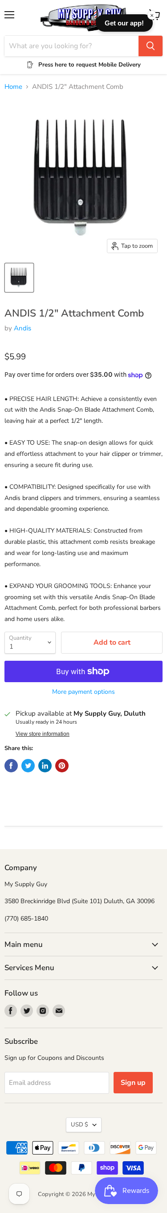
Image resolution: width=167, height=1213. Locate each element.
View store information (42, 734)
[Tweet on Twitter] (28, 765)
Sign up (133, 1083)
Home (13, 87)
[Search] (150, 46)
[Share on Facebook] (11, 765)
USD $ (79, 1125)
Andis (22, 328)
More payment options (83, 692)
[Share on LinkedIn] (45, 765)
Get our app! (124, 23)
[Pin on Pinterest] (62, 765)
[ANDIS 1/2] (19, 277)
